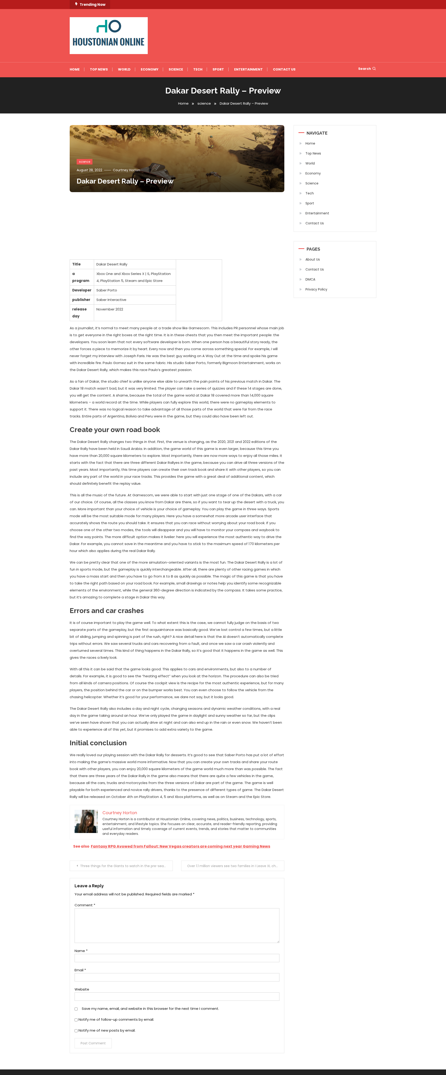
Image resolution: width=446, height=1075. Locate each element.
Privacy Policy (316, 289)
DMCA (310, 279)
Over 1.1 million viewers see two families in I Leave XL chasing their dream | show (235, 866)
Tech (197, 69)
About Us (312, 259)
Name (81, 950)
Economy (149, 69)
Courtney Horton (126, 170)
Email (80, 970)
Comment (85, 905)
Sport (218, 69)
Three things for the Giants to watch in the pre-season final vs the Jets (126, 866)
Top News (99, 69)
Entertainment (248, 69)
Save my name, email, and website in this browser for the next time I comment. (150, 1008)
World (124, 69)
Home (75, 69)
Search (364, 68)
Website (82, 989)
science (84, 162)
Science (176, 69)
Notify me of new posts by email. (107, 1030)
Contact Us (284, 69)
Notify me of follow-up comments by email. (116, 1019)
